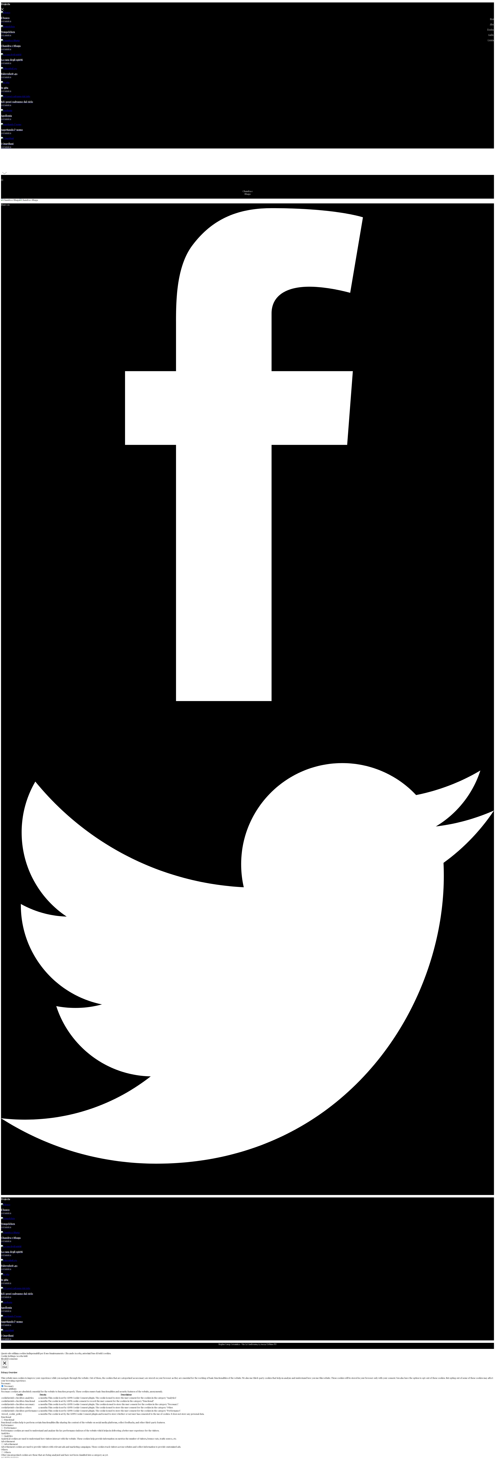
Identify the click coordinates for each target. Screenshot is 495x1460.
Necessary (9, 1386)
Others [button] (4, 1449)
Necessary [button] (6, 1383)
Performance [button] (7, 1425)
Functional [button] (6, 1417)
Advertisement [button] (8, 1441)
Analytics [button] (5, 1433)
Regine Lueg (9, 168)
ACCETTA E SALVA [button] (10, 1457)
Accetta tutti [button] (21, 1356)
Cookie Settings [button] (8, 1356)
